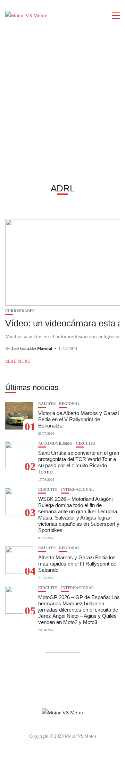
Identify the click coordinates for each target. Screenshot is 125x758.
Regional (69, 404)
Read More (17, 361)
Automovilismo (55, 443)
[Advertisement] (62, 97)
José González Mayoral (31, 348)
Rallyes (47, 404)
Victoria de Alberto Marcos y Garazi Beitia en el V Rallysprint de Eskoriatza (78, 419)
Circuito (85, 443)
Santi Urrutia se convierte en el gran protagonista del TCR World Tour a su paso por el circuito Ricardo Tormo (78, 462)
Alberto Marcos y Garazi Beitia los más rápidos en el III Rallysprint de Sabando (77, 563)
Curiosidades (19, 311)
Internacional (77, 489)
